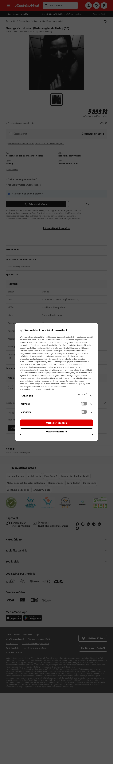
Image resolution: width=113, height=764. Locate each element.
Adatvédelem (25, 389)
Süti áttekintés (48, 389)
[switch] (84, 403)
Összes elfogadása (56, 422)
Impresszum (36, 389)
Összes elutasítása (56, 431)
